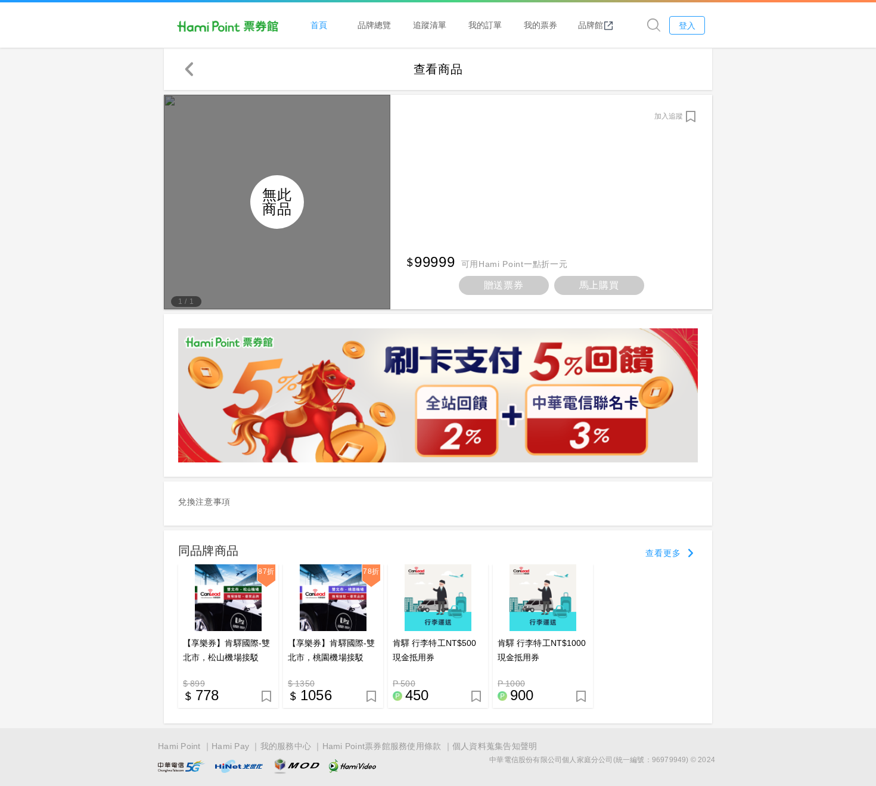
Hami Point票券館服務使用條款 (382, 746)
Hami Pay (230, 746)
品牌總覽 (374, 24)
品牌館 (590, 24)
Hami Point (179, 746)
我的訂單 (485, 24)
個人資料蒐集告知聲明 (495, 746)
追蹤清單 (429, 24)
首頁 (318, 24)
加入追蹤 (668, 116)
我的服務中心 (286, 746)
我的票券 (540, 24)
